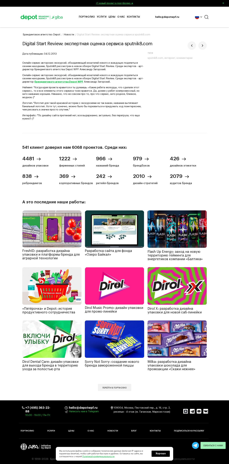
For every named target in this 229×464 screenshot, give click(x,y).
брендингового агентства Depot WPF (58, 82)
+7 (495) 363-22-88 (37, 409)
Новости (112, 431)
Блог (134, 431)
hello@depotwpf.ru (167, 17)
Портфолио (87, 17)
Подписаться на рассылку (189, 431)
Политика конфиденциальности (174, 459)
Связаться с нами (213, 446)
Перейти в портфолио (114, 388)
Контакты (133, 17)
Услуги (101, 17)
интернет (169, 58)
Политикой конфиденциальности (98, 456)
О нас (121, 17)
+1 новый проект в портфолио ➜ (160, 3)
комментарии (184, 58)
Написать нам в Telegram (84, 411)
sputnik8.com (155, 58)
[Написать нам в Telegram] (195, 445)
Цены (111, 17)
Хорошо (161, 453)
